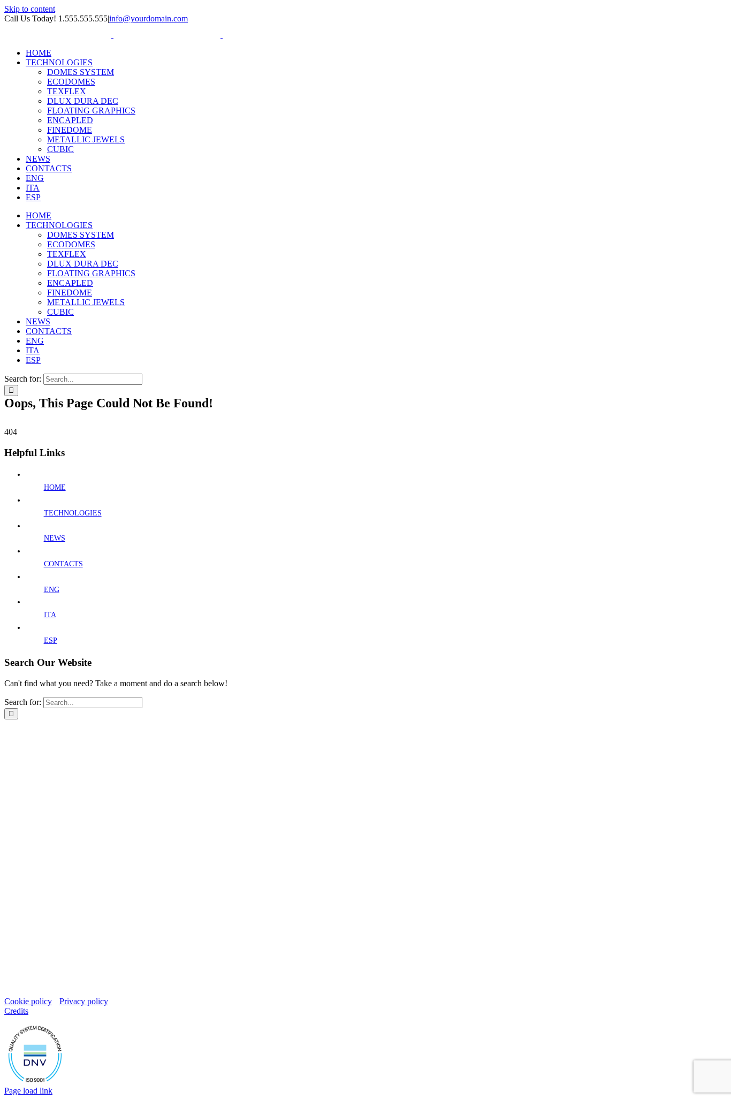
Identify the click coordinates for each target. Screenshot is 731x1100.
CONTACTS (63, 564)
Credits (16, 1010)
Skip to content (29, 8)
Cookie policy (28, 1001)
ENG (51, 590)
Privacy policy (83, 1001)
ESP (50, 640)
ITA (50, 615)
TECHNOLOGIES (73, 513)
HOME (55, 487)
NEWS (54, 538)
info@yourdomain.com (148, 18)
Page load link (28, 1090)
